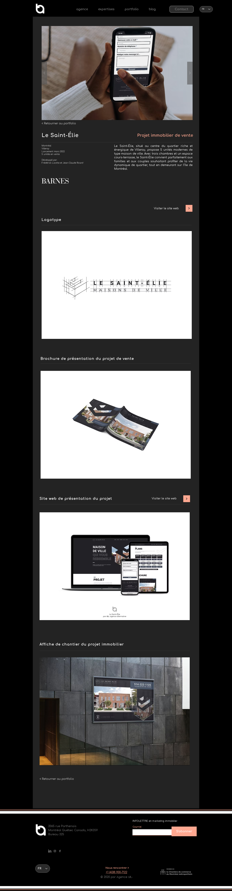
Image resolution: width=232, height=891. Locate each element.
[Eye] (40, 8)
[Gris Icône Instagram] (54, 851)
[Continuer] (189, 208)
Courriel (137, 827)
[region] (117, 285)
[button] (106, 9)
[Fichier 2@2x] (49, 851)
